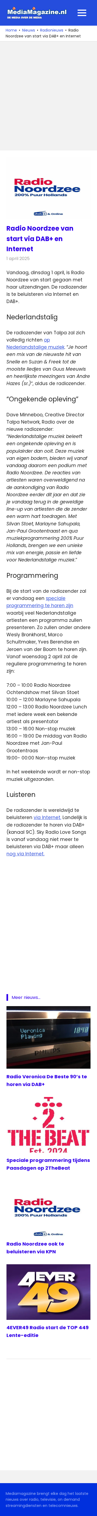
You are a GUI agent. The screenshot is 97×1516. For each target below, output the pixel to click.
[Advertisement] (48, 96)
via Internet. (47, 817)
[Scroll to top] (89, 1508)
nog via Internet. (25, 854)
